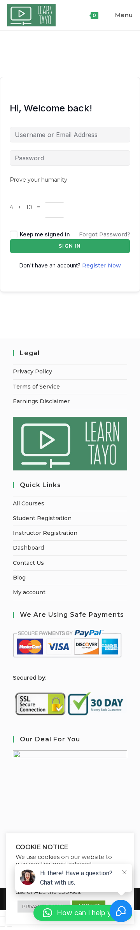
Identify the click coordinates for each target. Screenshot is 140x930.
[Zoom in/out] (2, 917)
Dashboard (28, 547)
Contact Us (28, 562)
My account (29, 592)
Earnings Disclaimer (41, 401)
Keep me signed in (45, 234)
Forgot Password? (104, 234)
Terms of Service (36, 386)
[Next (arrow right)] (9, 926)
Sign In (70, 246)
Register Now (101, 265)
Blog (19, 577)
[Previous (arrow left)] (2, 926)
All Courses (28, 503)
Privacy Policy (32, 371)
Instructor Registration (45, 532)
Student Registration (42, 518)
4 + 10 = (27, 207)
